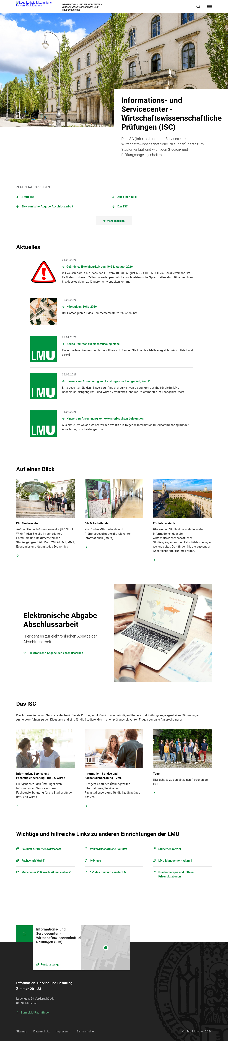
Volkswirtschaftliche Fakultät (108, 849)
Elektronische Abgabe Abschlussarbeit (47, 206)
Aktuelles (28, 197)
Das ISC (122, 206)
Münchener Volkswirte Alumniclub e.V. (46, 872)
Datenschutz (41, 1031)
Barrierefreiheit (86, 1031)
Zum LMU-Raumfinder (35, 1012)
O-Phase (95, 860)
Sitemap (21, 1031)
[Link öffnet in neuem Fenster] (81, 947)
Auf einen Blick (127, 197)
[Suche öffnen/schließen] (198, 6)
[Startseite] (24, 933)
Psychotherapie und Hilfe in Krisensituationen (176, 874)
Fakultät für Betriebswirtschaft (41, 849)
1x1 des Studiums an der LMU (109, 872)
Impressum (63, 1031)
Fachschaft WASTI (33, 860)
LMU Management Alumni (175, 860)
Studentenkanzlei (169, 849)
